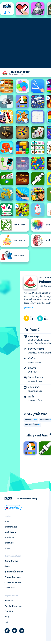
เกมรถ (7, 522)
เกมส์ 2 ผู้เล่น (10, 532)
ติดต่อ (7, 566)
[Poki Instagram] (14, 630)
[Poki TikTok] (7, 630)
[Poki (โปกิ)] (7, 6)
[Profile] (5, 12)
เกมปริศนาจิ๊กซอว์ (32, 425)
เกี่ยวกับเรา (9, 601)
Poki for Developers (14, 606)
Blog (7, 617)
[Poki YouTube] (21, 630)
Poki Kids (9, 611)
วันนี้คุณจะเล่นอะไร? (9, 12)
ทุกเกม (7, 548)
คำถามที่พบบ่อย (11, 561)
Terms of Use (11, 588)
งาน (6, 622)
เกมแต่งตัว (9, 543)
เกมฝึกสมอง (31, 420)
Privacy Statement (13, 577)
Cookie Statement (13, 582)
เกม (40, 277)
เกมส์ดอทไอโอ (11, 527)
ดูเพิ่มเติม (27, 308)
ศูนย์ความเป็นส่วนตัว (14, 572)
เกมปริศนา (9, 538)
